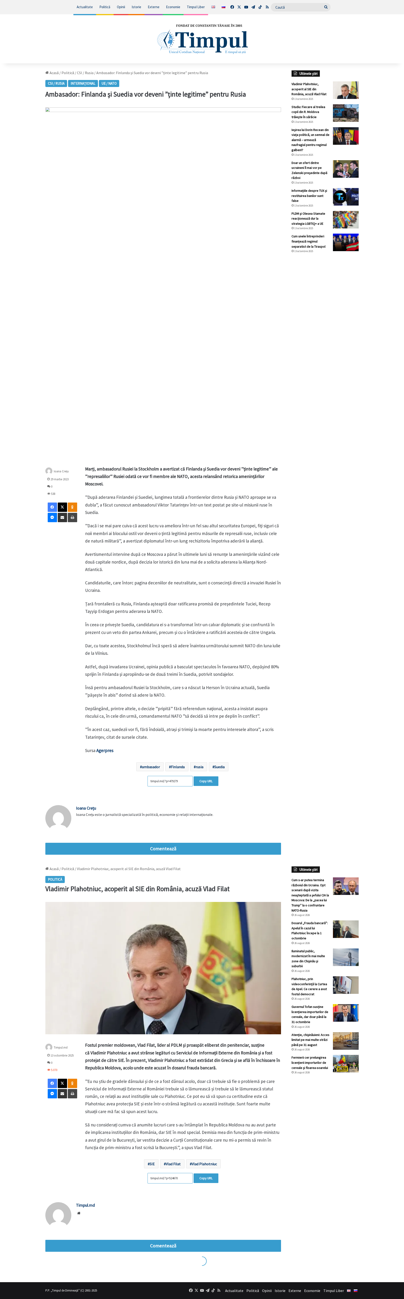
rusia (199, 766)
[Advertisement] (325, 335)
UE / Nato (109, 83)
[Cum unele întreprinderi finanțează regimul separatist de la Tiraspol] (346, 242)
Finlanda (178, 766)
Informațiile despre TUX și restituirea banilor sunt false (309, 195)
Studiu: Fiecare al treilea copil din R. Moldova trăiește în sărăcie (308, 112)
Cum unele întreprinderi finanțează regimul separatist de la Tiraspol (308, 241)
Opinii (121, 7)
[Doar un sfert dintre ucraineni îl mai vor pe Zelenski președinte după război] (346, 169)
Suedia (219, 766)
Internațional (83, 83)
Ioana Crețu (61, 471)
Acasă (54, 72)
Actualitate (85, 7)
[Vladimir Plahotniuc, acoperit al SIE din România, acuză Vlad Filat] (346, 90)
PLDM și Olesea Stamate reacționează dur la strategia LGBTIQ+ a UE (308, 218)
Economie (173, 7)
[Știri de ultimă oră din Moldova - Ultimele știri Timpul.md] (202, 39)
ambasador (151, 766)
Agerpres (104, 750)
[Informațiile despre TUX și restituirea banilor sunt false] (346, 197)
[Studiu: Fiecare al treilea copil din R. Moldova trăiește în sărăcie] (346, 113)
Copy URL (206, 781)
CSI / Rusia (85, 72)
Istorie (136, 7)
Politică (104, 7)
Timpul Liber (196, 7)
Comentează (163, 849)
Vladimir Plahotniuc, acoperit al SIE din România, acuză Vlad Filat (309, 89)
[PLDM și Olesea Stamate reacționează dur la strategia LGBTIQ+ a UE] (346, 219)
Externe (153, 7)
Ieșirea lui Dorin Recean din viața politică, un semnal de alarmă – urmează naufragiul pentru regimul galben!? (310, 140)
